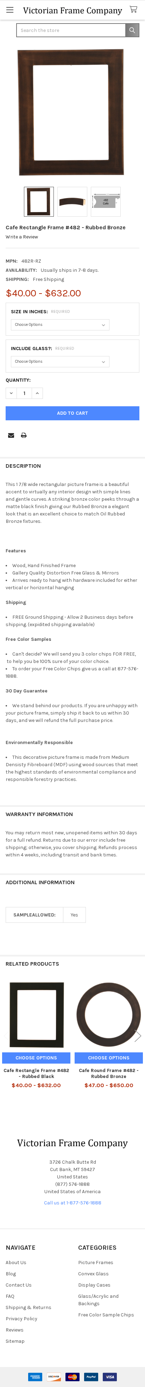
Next (138, 1036)
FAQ (10, 1296)
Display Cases (94, 1285)
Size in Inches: (40, 312)
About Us (16, 1263)
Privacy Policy (21, 1319)
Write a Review (22, 237)
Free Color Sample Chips (106, 1315)
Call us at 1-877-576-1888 (72, 1203)
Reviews (15, 1330)
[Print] (23, 435)
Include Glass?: (43, 348)
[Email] (11, 435)
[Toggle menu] (9, 9)
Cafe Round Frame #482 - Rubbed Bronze (109, 1073)
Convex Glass (93, 1274)
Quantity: (18, 380)
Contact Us (19, 1285)
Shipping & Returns (28, 1307)
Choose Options (36, 1058)
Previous (7, 1036)
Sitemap (15, 1341)
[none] (72, 112)
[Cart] (135, 9)
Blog (11, 1274)
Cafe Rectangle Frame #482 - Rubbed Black (36, 1073)
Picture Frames (95, 1263)
